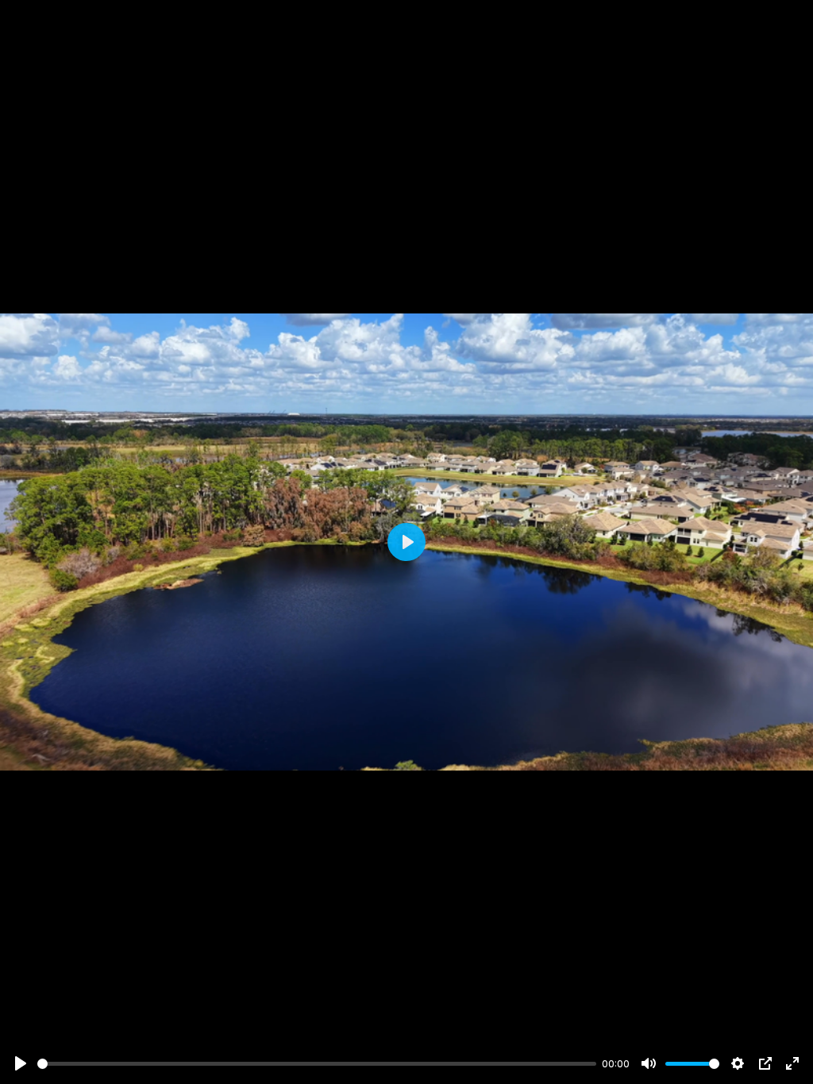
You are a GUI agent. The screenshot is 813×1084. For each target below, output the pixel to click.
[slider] (316, 1063)
